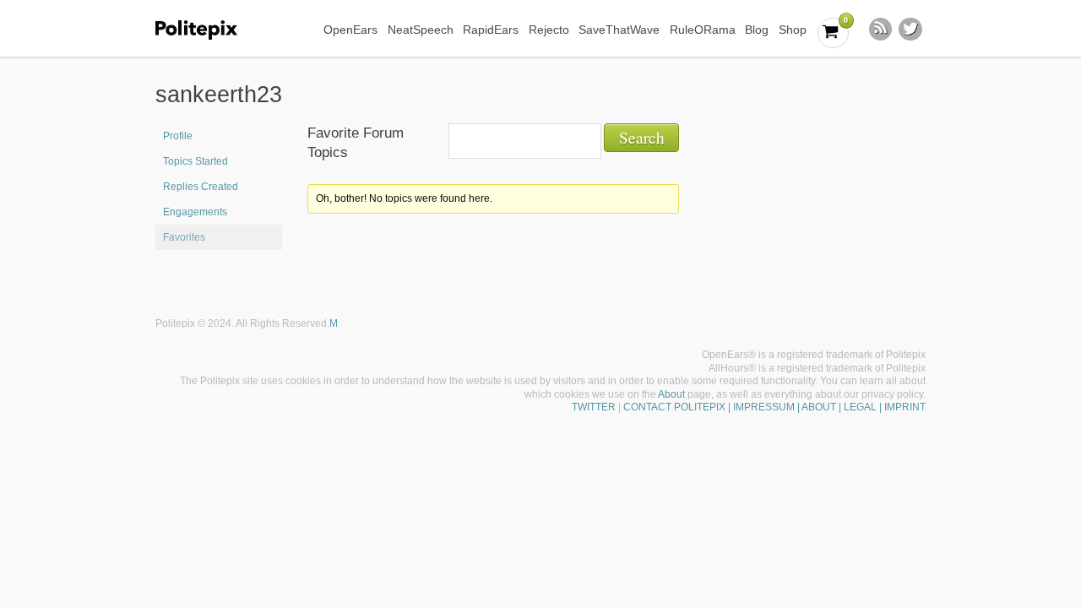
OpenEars (350, 29)
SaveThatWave (619, 29)
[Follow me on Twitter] (910, 29)
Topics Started (195, 161)
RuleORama (703, 29)
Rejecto (549, 29)
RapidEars (491, 29)
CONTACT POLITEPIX (674, 407)
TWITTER (594, 407)
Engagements (195, 212)
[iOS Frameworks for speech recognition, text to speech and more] (207, 30)
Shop (793, 29)
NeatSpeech (421, 29)
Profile (178, 136)
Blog (757, 29)
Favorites (184, 237)
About (671, 394)
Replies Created (200, 187)
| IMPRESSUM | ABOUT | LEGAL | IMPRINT (825, 407)
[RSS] (881, 29)
